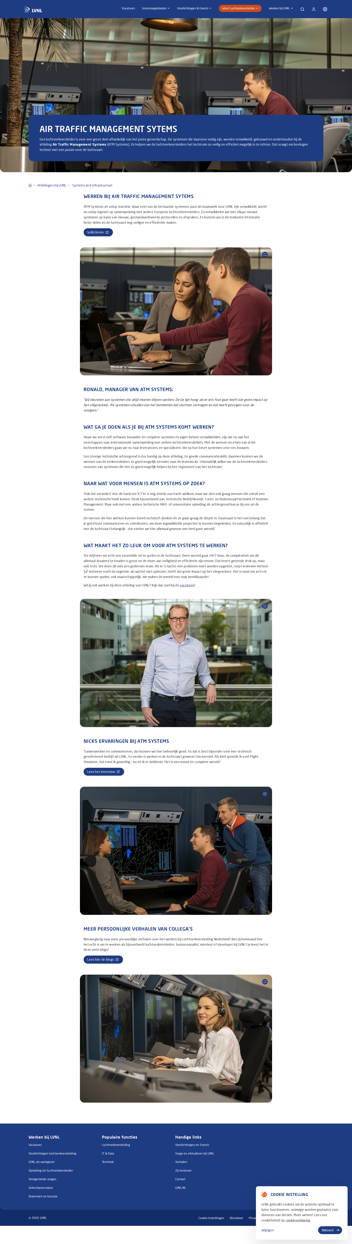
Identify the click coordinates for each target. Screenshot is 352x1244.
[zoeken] (302, 9)
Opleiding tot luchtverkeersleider (51, 1170)
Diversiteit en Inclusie (43, 1196)
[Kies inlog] (314, 9)
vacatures (187, 585)
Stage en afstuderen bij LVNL (194, 1153)
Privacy (253, 1218)
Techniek (108, 1161)
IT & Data (108, 1153)
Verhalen (181, 1161)
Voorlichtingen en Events (192, 1144)
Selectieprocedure (41, 1187)
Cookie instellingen (211, 1218)
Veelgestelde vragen (42, 1179)
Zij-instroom (183, 1170)
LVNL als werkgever (42, 1161)
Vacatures (35, 1144)
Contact (180, 1179)
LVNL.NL (180, 1187)
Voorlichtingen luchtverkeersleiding (52, 1153)
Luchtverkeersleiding (116, 1144)
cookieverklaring (298, 1220)
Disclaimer (236, 1218)
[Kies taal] (325, 9)
